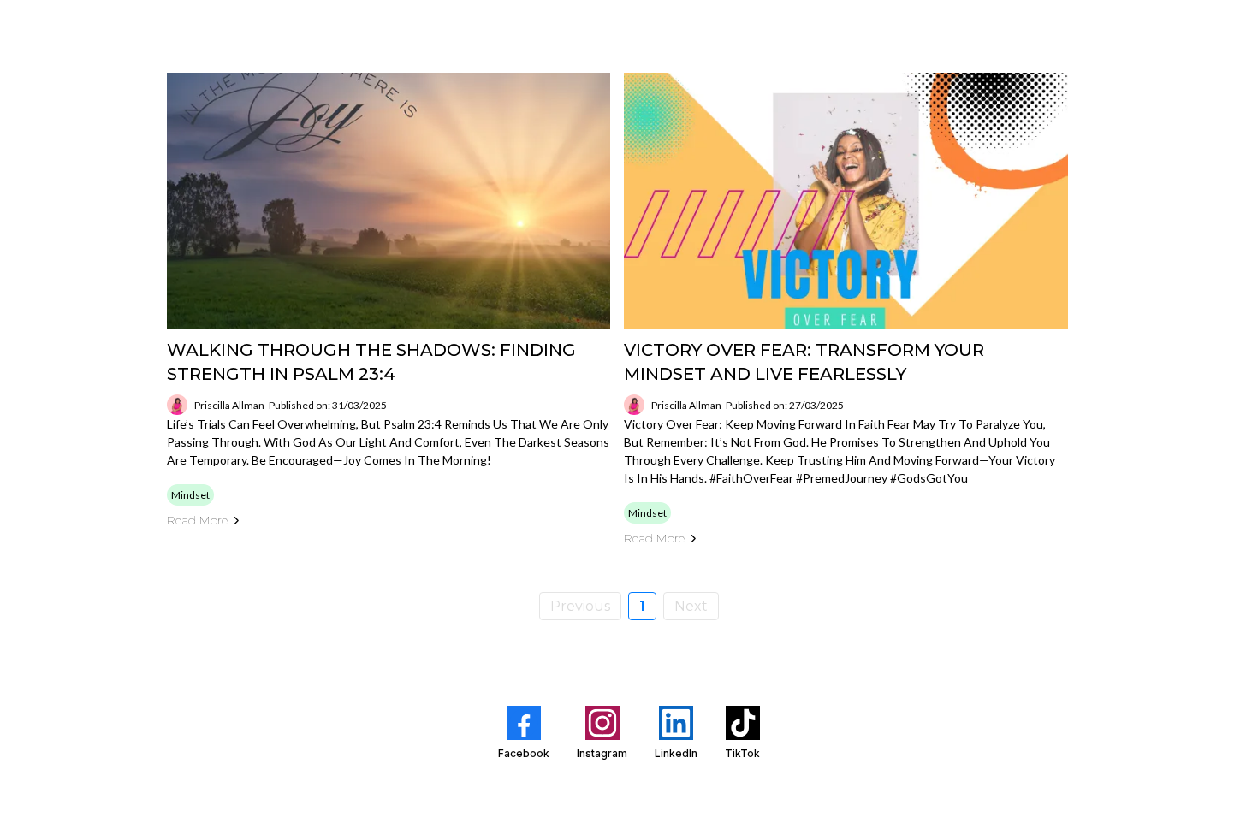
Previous (580, 606)
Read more (197, 520)
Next (691, 606)
